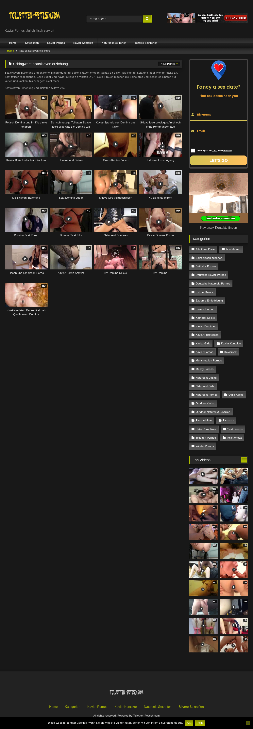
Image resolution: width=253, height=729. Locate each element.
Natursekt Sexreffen (114, 42)
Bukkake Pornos (206, 266)
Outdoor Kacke (205, 403)
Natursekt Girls (205, 386)
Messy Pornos (204, 369)
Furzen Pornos (205, 309)
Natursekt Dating (206, 377)
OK (189, 722)
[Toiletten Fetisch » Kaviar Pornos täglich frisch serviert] (34, 15)
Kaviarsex (230, 352)
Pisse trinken (204, 420)
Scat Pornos (235, 429)
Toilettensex (234, 437)
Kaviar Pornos (56, 42)
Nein (200, 722)
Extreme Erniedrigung (209, 300)
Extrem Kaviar (204, 292)
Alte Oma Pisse (205, 249)
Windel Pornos (205, 446)
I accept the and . (215, 150)
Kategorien (32, 42)
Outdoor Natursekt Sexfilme (213, 411)
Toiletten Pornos (206, 437)
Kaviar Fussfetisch (207, 334)
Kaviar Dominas (205, 326)
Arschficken (233, 249)
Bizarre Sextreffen (146, 42)
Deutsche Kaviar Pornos (211, 274)
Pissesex (228, 420)
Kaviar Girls (203, 343)
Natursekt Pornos (206, 394)
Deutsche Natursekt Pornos (213, 283)
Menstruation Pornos (209, 360)
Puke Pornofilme (206, 429)
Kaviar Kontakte (83, 42)
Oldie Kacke (236, 394)
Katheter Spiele (205, 317)
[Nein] (248, 723)
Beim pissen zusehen (209, 257)
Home (13, 42)
